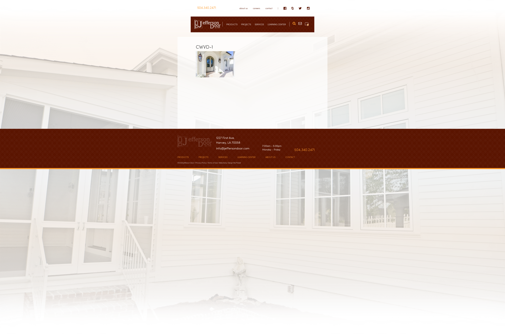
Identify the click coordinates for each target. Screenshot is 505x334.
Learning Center (246, 157)
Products (183, 157)
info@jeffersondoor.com (232, 148)
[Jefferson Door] (207, 24)
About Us (270, 157)
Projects (203, 157)
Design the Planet (234, 163)
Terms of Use (213, 163)
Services (223, 157)
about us (243, 8)
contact (268, 8)
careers (256, 8)
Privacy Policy (200, 163)
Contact (290, 157)
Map (306, 24)
